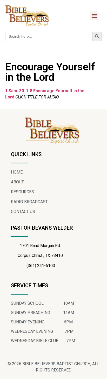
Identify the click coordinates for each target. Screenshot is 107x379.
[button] (94, 15)
